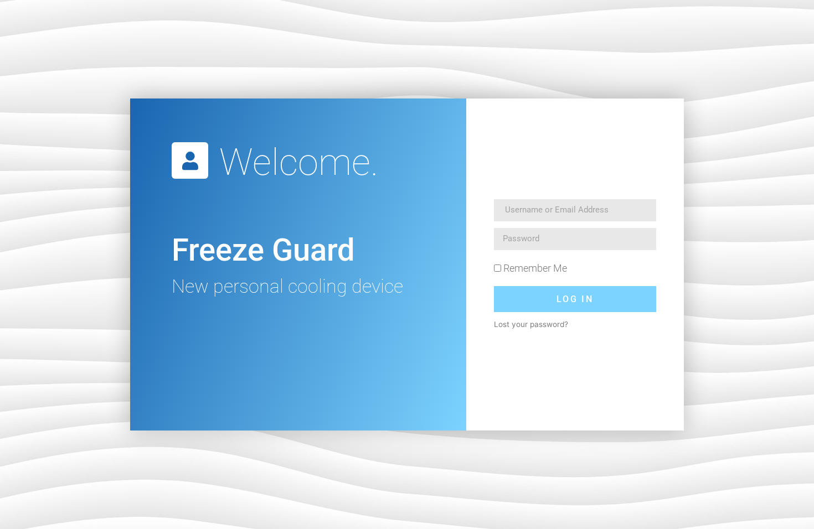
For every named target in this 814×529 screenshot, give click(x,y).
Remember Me (534, 268)
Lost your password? (531, 324)
